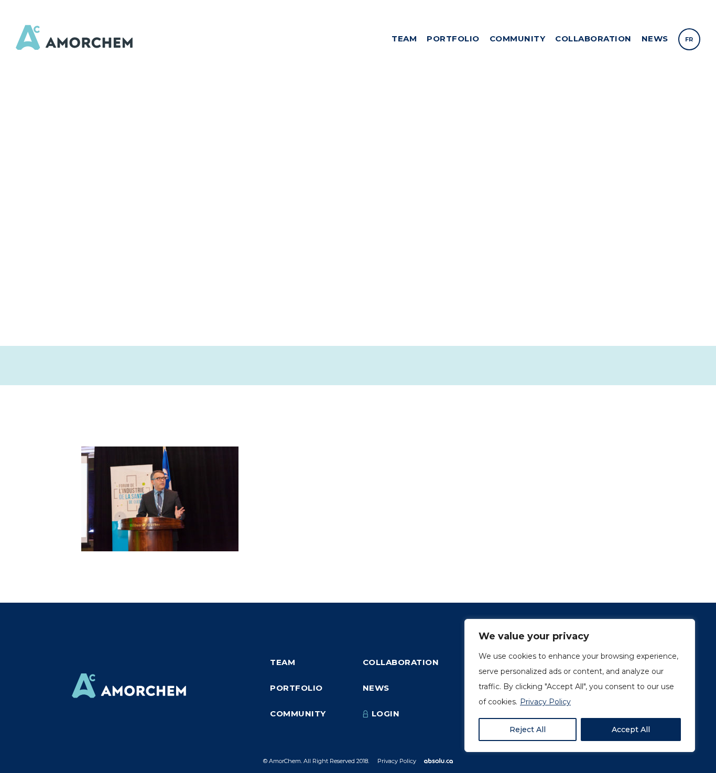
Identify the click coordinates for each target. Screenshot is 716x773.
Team (404, 38)
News (655, 38)
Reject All (527, 729)
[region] (579, 685)
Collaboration (593, 38)
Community (518, 38)
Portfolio (453, 38)
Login (386, 713)
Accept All (631, 729)
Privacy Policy (545, 701)
